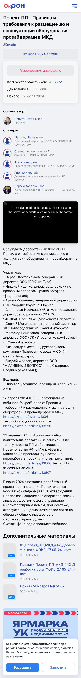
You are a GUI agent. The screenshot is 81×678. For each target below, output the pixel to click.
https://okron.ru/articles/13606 (27, 463)
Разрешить (22, 667)
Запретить (58, 667)
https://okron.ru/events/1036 (25, 417)
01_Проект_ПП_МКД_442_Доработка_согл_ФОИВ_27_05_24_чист (47, 547)
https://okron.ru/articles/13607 (27, 473)
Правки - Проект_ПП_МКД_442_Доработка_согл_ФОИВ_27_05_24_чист (47, 569)
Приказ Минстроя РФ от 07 (42, 586)
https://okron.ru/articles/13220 (27, 426)
